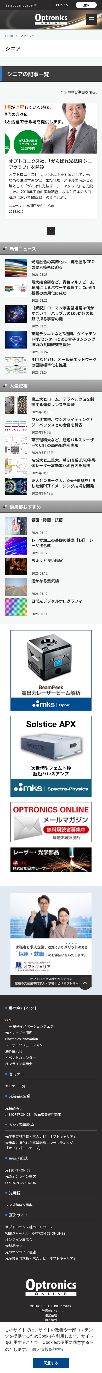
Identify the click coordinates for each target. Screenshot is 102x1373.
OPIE (9, 1019)
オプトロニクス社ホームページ (29, 1226)
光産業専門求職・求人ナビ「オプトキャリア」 (41, 1136)
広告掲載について (51, 1310)
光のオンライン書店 (20, 1176)
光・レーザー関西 (18, 1032)
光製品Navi (13, 1108)
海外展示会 (13, 1051)
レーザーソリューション (24, 1044)
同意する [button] (51, 1363)
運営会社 (51, 1315)
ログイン (62, 5)
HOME (9, 36)
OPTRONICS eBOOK (20, 1182)
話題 (51, 205)
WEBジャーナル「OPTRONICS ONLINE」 (36, 1233)
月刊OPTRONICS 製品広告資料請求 (33, 1114)
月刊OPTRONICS (18, 1170)
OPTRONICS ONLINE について (51, 1306)
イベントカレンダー (20, 1057)
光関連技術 (34, 205)
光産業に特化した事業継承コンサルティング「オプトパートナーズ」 (39, 1145)
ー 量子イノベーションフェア (29, 1026)
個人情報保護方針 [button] (48, 1349)
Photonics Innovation (21, 1038)
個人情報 (51, 1319)
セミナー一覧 (15, 1085)
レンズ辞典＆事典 (18, 1204)
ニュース (15, 205)
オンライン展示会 (18, 1063)
